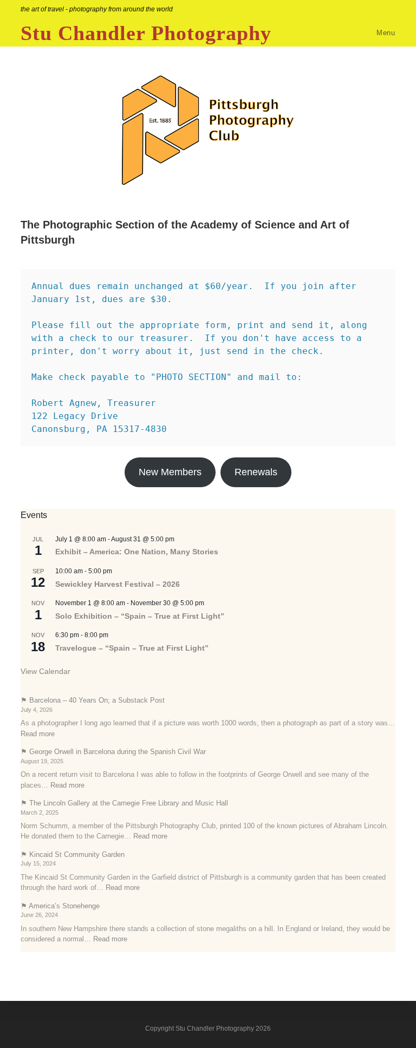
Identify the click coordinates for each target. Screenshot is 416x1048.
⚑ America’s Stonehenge (60, 906)
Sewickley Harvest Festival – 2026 (117, 584)
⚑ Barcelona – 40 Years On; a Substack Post (93, 700)
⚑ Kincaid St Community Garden (73, 854)
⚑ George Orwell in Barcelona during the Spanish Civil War (113, 752)
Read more (38, 734)
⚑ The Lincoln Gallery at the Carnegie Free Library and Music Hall (124, 803)
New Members (170, 472)
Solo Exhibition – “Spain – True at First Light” (139, 616)
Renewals (256, 472)
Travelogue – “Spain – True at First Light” (132, 648)
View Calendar (45, 671)
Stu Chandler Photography (146, 33)
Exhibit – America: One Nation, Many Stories (136, 551)
